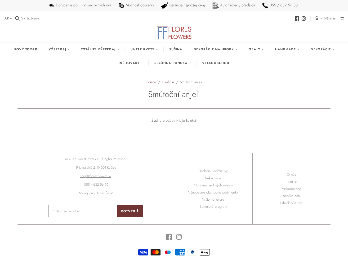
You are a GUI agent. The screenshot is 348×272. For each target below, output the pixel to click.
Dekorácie (321, 49)
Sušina (175, 49)
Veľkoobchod (215, 63)
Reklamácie (213, 178)
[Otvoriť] (17, 18)
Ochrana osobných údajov (213, 185)
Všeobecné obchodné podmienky (213, 192)
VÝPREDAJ (57, 49)
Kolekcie (168, 82)
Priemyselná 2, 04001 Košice (96, 167)
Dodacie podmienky (213, 171)
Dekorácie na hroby (214, 49)
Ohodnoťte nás (291, 203)
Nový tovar (25, 49)
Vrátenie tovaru (213, 199)
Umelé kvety (142, 49)
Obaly (254, 49)
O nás (291, 174)
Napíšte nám (291, 195)
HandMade (285, 49)
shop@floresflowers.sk (95, 176)
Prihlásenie (328, 18)
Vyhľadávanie (30, 18)
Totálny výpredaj (98, 49)
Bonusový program (213, 206)
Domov (151, 82)
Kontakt (291, 181)
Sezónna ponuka (170, 63)
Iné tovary (129, 63)
